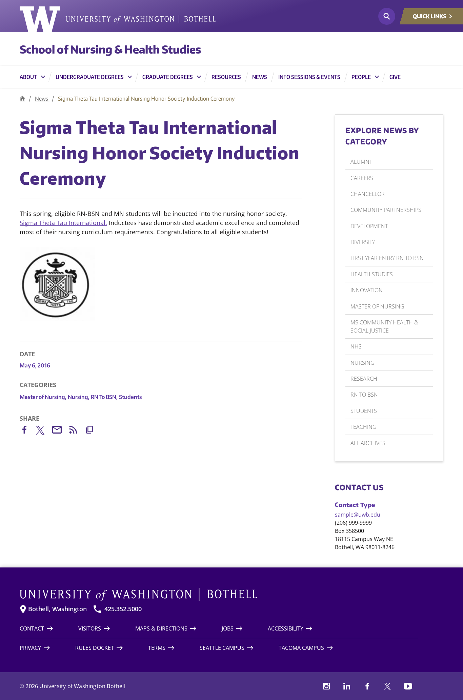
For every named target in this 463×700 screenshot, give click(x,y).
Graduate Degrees (167, 77)
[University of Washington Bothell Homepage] (219, 594)
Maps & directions (161, 628)
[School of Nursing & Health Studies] (22, 98)
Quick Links (429, 16)
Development (369, 226)
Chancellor (367, 194)
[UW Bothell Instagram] (326, 686)
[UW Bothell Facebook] (367, 686)
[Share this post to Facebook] (28, 431)
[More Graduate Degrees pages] (199, 77)
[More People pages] (376, 77)
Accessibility (285, 628)
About (28, 77)
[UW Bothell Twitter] (387, 686)
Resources (226, 77)
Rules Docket (94, 648)
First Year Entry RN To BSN (387, 258)
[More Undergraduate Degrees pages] (129, 77)
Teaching (363, 427)
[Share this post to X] (44, 431)
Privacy (30, 648)
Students (130, 397)
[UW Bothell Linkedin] (346, 686)
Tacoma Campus (301, 648)
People (361, 77)
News (259, 77)
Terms (156, 648)
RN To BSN (104, 397)
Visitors (89, 628)
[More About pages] (43, 77)
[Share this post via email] (60, 431)
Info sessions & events (309, 77)
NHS (356, 346)
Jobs (228, 628)
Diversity (362, 242)
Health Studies (371, 274)
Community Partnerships (385, 210)
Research (363, 378)
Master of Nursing (43, 397)
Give (395, 77)
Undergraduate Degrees (90, 77)
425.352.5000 (123, 609)
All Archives (367, 443)
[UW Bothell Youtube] (407, 686)
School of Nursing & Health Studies (110, 49)
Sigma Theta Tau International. (63, 223)
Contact (32, 628)
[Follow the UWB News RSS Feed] (76, 431)
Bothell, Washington (57, 609)
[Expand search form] (386, 16)
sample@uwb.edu (357, 514)
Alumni (360, 161)
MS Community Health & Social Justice (384, 326)
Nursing (78, 397)
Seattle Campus (222, 648)
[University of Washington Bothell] (118, 19)
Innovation (366, 290)
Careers (361, 178)
